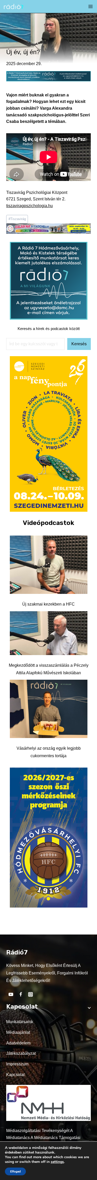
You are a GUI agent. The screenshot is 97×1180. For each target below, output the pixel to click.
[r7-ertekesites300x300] (48, 318)
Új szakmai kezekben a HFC (48, 604)
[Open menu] (90, 6)
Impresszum (17, 1064)
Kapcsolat (15, 1074)
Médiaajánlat (18, 1032)
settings (57, 1162)
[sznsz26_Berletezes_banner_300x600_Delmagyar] (48, 510)
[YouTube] (11, 994)
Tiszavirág (17, 219)
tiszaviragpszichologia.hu (29, 205)
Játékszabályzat (21, 1053)
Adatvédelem (18, 1043)
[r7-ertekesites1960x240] (48, 80)
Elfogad (15, 1171)
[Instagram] (30, 994)
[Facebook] (20, 994)
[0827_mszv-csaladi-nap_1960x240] (48, 232)
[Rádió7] (13, 6)
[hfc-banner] (48, 906)
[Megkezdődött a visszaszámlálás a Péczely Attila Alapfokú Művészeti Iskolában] (48, 633)
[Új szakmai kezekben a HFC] (48, 565)
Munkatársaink (19, 1022)
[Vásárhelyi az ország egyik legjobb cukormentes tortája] (48, 709)
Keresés (79, 344)
